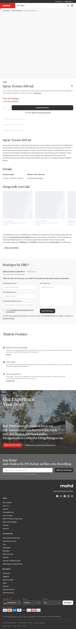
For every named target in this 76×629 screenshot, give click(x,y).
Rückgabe (6, 551)
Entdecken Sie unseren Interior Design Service (40, 445)
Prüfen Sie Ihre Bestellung (11, 538)
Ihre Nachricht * (45, 283)
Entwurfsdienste (8, 512)
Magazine (6, 576)
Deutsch (20, 626)
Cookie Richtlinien (22, 623)
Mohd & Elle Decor (9, 589)
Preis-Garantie (7, 515)
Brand (5, 583)
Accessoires (6, 10)
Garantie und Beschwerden (12, 561)
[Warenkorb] (72, 5)
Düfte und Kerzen (17, 10)
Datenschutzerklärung (29, 474)
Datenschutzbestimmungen (9, 623)
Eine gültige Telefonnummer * (12, 301)
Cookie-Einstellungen (39, 623)
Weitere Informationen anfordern (41, 112)
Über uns (6, 506)
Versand (8, 354)
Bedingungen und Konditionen (13, 564)
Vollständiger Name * (10, 283)
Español (25, 626)
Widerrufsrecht (8, 554)
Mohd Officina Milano (10, 522)
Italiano (4, 626)
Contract (5, 525)
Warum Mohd (7, 502)
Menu (22, 5)
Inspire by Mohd (8, 580)
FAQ (4, 544)
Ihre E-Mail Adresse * (10, 292)
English (9, 626)
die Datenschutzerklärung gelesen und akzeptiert (20, 311)
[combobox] (44, 602)
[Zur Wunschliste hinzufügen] (71, 86)
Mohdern (6, 528)
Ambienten (6, 573)
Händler (5, 509)
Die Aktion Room (8, 593)
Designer (6, 586)
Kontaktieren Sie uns (9, 541)
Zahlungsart (7, 548)
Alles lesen (37, 93)
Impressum (30, 623)
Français (14, 626)
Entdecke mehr (10, 381)
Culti (4, 82)
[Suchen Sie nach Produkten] (68, 5)
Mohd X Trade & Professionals (12, 519)
